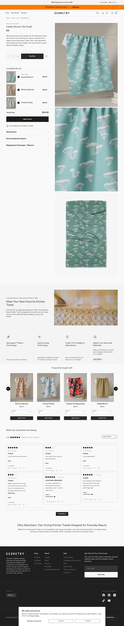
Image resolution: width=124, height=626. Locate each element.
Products (37, 557)
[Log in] (112, 13)
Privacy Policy (67, 566)
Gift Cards (37, 563)
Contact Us (67, 572)
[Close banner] (119, 7)
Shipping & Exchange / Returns (20, 145)
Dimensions (11, 132)
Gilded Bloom (102, 404)
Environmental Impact (16, 139)
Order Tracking (68, 557)
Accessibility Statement (52, 569)
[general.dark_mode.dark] (103, 13)
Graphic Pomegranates (75, 404)
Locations (37, 560)
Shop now (76, 7)
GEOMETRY (16, 617)
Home (8, 18)
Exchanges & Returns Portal (72, 560)
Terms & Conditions (69, 569)
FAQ (64, 563)
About (47, 560)
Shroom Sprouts (27, 89)
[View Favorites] (97, 13)
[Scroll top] (121, 623)
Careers (47, 557)
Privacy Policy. (34, 616)
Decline (87, 621)
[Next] (116, 389)
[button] (113, 2)
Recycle (47, 563)
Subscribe (101, 574)
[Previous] (8, 389)
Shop (13, 18)
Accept (61, 621)
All (17, 18)
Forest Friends (27, 102)
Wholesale (48, 566)
